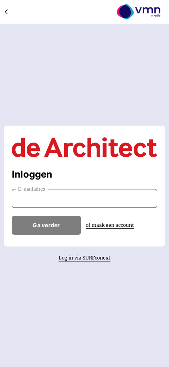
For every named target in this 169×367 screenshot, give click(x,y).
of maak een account (110, 225)
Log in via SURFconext (84, 258)
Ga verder (46, 225)
